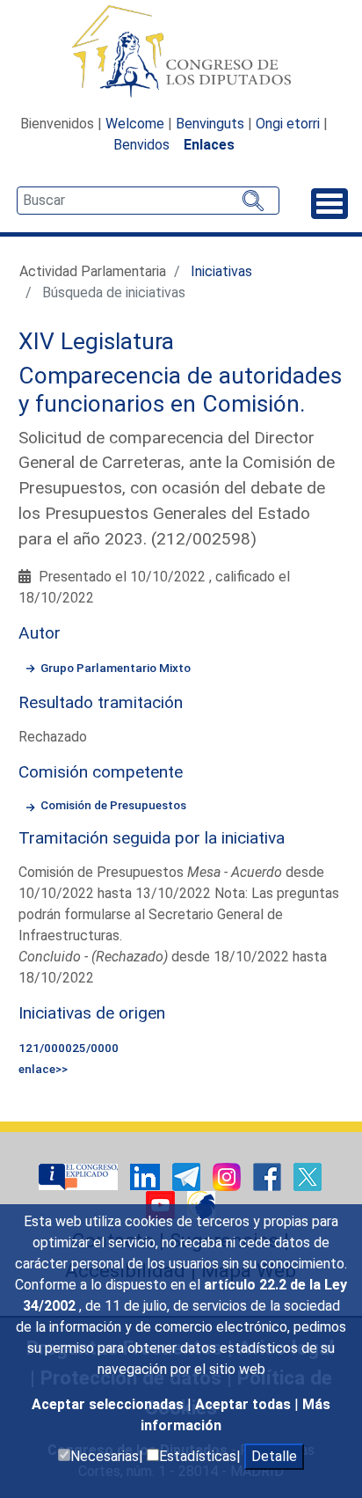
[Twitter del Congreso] (307, 1175)
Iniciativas (221, 271)
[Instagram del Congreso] (228, 1175)
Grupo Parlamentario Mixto (115, 668)
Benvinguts (210, 123)
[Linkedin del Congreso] (147, 1175)
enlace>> (43, 1069)
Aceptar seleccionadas (109, 1404)
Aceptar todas (244, 1404)
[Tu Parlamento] (80, 1175)
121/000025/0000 (68, 1048)
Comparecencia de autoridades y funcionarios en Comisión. (180, 389)
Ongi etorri (288, 123)
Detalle (274, 1456)
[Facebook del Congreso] (269, 1175)
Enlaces (209, 144)
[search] (148, 200)
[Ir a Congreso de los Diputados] (181, 51)
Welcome (134, 123)
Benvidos (141, 144)
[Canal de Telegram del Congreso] (188, 1175)
